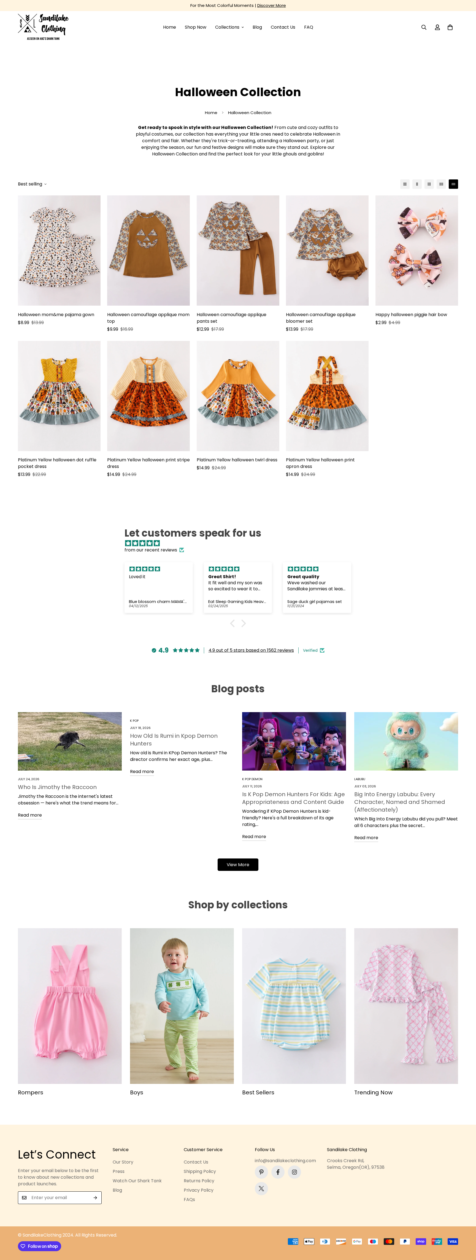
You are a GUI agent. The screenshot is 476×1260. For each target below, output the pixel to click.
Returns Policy (199, 1181)
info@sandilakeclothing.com (285, 1160)
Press (119, 1171)
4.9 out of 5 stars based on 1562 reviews (251, 650)
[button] (450, 27)
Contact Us (283, 27)
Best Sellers (258, 1092)
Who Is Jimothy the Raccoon (57, 787)
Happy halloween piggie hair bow (411, 314)
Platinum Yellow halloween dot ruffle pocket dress (57, 463)
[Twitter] (261, 1188)
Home (169, 27)
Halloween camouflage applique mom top (148, 317)
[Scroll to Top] (465, 1230)
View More (238, 864)
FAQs (189, 1199)
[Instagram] (294, 1172)
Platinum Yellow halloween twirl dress (237, 460)
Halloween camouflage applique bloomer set (321, 317)
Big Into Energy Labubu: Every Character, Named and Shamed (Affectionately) (399, 802)
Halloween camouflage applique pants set (231, 317)
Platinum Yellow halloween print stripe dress (148, 463)
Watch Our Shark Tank (137, 1181)
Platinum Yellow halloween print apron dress (320, 463)
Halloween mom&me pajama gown (56, 314)
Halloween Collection (175, 154)
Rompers (30, 1092)
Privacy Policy (198, 1190)
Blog (257, 27)
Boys (136, 1092)
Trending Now (373, 1092)
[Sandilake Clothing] (43, 27)
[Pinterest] (261, 1172)
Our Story (123, 1162)
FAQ (308, 27)
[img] (241, 543)
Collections (227, 27)
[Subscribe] (95, 1197)
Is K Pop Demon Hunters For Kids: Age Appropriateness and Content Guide (293, 798)
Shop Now (195, 27)
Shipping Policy (200, 1171)
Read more (30, 815)
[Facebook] (278, 1172)
